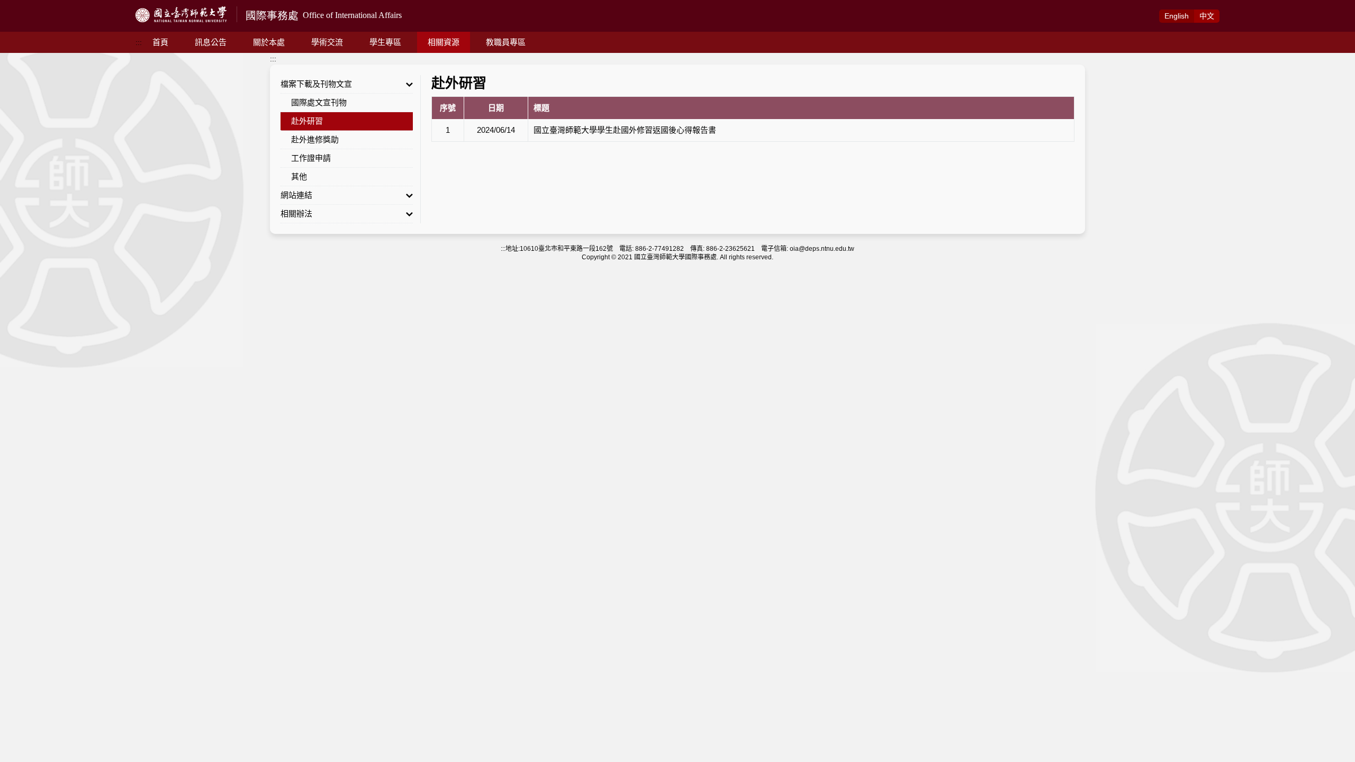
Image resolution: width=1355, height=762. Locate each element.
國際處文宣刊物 (319, 102)
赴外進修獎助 (315, 139)
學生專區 (385, 42)
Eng (1176, 16)
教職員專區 (506, 42)
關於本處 (269, 42)
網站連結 (296, 194)
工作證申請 (311, 157)
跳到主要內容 (22, 6)
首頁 (160, 42)
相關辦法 (296, 213)
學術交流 (327, 42)
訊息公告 (211, 42)
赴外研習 (307, 120)
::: (139, 42)
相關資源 (443, 42)
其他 (299, 176)
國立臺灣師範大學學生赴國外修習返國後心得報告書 (625, 129)
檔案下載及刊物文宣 (316, 83)
